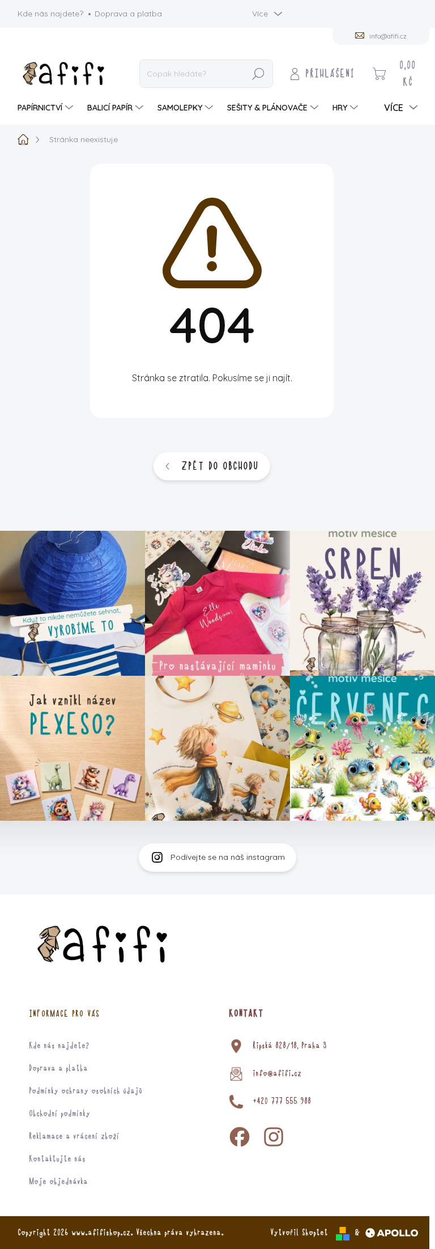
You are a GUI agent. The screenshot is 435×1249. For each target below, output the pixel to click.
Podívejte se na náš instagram (227, 857)
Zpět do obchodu (219, 466)
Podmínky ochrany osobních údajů (85, 1091)
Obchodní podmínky (59, 1114)
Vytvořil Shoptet (299, 1232)
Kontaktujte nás (57, 1159)
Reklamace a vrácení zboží (74, 1136)
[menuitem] (47, 108)
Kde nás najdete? (50, 13)
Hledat (258, 73)
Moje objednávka (58, 1181)
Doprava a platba (128, 13)
